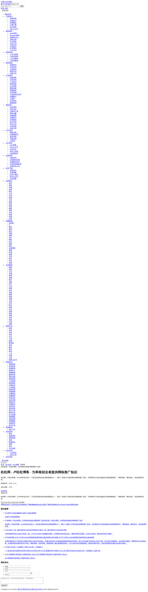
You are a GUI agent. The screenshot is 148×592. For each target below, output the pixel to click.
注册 (6, 8)
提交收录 (8, 457)
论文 (10, 336)
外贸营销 (13, 92)
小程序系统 (13, 56)
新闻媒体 (8, 427)
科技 (10, 351)
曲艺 (10, 347)
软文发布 (13, 122)
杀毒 (10, 263)
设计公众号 (13, 29)
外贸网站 (13, 48)
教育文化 (8, 326)
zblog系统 (13, 33)
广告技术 (13, 82)
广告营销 (12, 381)
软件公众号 (13, 176)
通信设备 (12, 376)
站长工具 (13, 455)
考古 (10, 446)
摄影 (10, 208)
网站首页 (8, 14)
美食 (10, 296)
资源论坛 (13, 170)
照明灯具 (12, 402)
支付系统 (13, 86)
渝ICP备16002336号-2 (35, 589)
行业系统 (13, 41)
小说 (10, 193)
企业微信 (13, 69)
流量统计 (13, 117)
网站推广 (8, 105)
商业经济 (8, 362)
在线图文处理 (14, 162)
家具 (10, 320)
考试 (10, 334)
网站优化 (57, 504)
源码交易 (13, 39)
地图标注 (13, 96)
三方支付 (13, 50)
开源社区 (13, 46)
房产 (10, 284)
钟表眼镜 (12, 391)
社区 (10, 212)
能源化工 (12, 370)
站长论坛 (13, 149)
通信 (10, 292)
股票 (10, 275)
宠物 (10, 298)
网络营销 (51, 504)
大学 (10, 339)
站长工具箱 (13, 151)
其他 (10, 440)
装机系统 (13, 136)
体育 (10, 204)
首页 (2, 464)
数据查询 (13, 103)
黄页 (10, 433)
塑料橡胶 (12, 417)
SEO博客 (12, 145)
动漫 (10, 189)
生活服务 (8, 265)
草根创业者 (5, 504)
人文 (10, 353)
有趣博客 (12, 248)
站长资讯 (8, 450)
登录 (2, 8)
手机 (10, 290)
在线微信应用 (14, 160)
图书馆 (11, 343)
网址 (10, 246)
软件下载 (8, 168)
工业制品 (12, 387)
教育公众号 (13, 360)
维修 (10, 324)
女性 (10, 303)
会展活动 (12, 385)
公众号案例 (13, 58)
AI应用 (12, 141)
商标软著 (13, 84)
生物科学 (12, 423)
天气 (10, 271)
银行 (10, 279)
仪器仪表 (12, 398)
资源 (10, 252)
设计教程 (13, 27)
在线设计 (13, 20)
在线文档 (13, 157)
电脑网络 (8, 221)
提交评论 (4, 585)
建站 (10, 239)
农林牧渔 (12, 368)
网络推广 (25, 504)
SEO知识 (8, 143)
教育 (10, 328)
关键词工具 (13, 111)
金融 (10, 277)
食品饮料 (12, 366)
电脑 (10, 233)
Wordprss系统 (14, 35)
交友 (10, 200)
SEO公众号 (13, 147)
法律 (10, 317)
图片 (10, 191)
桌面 (10, 254)
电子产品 (12, 410)
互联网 (11, 223)
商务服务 (12, 383)
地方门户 (12, 429)
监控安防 (13, 79)
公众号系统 (13, 54)
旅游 (10, 307)
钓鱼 (10, 217)
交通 (10, 273)
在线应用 (8, 155)
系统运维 (13, 138)
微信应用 (8, 52)
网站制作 (8, 31)
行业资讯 (13, 452)
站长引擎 (13, 128)
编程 (10, 235)
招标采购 (12, 438)
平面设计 (8, 16)
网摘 (10, 250)
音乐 (10, 183)
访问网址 (4, 491)
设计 (10, 237)
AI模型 (12, 98)
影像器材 (12, 395)
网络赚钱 (31, 504)
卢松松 (62, 504)
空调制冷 (12, 404)
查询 (10, 313)
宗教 (10, 355)
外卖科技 (13, 101)
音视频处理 (13, 134)
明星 (10, 210)
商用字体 (13, 18)
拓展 (10, 214)
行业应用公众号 (15, 94)
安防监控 (12, 406)
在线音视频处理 (15, 164)
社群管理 (13, 67)
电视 (10, 288)
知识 (10, 330)
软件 (10, 231)
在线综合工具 (14, 166)
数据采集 (13, 88)
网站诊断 (13, 113)
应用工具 (13, 73)
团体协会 (12, 442)
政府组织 (12, 436)
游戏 (10, 187)
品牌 (10, 311)
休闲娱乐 (8, 181)
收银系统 (13, 77)
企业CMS (13, 44)
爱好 (10, 349)
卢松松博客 (69, 504)
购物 (10, 267)
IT (9, 225)
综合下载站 (13, 174)
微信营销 (8, 63)
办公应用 (8, 130)
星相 (10, 198)
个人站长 (12, 504)
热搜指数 (13, 115)
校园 (10, 341)
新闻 (10, 202)
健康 (10, 294)
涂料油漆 (12, 419)
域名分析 (13, 109)
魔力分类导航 (5, 4)
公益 (10, 358)
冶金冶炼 (12, 400)
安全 (10, 261)
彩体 (10, 269)
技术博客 (13, 179)
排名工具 (13, 124)
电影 (10, 185)
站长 (10, 242)
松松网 (75, 504)
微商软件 (13, 65)
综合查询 (13, 107)
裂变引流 (13, 71)
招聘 (10, 315)
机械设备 (12, 372)
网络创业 (38, 504)
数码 (10, 229)
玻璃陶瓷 (12, 421)
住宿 (10, 219)
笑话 (10, 195)
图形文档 (13, 132)
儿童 (10, 301)
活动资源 (13, 126)
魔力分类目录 (23, 589)
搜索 (10, 244)
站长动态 (18, 504)
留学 (10, 345)
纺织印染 (12, 408)
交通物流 (12, 393)
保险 (10, 282)
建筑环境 (12, 374)
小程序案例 (13, 60)
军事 (10, 206)
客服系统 (13, 90)
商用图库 (13, 22)
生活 (10, 309)
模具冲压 (12, 412)
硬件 (10, 227)
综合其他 (8, 431)
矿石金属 (12, 414)
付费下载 (13, 25)
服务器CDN (13, 37)
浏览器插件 (13, 153)
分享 (10, 256)
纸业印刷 (12, 389)
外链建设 (13, 120)
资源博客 (13, 172)
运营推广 (44, 504)
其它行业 (12, 425)
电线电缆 (12, 364)
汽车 (10, 286)
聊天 (10, 258)
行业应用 (8, 75)
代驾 (10, 322)
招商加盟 (12, 379)
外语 (10, 332)
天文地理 (12, 448)
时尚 (10, 305)
